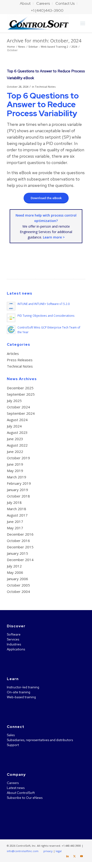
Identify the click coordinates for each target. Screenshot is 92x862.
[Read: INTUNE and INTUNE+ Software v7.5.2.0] (11, 306)
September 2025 (21, 394)
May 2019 (15, 470)
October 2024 (18, 407)
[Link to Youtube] (81, 856)
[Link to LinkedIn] (67, 856)
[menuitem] (25, 3)
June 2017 (15, 521)
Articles (13, 353)
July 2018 (14, 502)
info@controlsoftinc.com (22, 851)
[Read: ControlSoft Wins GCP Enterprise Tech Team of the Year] (11, 329)
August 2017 (17, 515)
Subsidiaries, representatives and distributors (40, 740)
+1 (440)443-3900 (47, 10)
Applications (16, 649)
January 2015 (17, 553)
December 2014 (20, 559)
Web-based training (21, 697)
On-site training (18, 692)
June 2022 (15, 451)
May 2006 (15, 572)
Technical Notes (45, 86)
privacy (48, 851)
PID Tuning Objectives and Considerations (46, 315)
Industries (14, 644)
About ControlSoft (21, 793)
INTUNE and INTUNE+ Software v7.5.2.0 (43, 304)
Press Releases (20, 359)
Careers (13, 783)
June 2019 (15, 464)
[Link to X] (74, 856)
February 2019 (19, 483)
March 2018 (16, 508)
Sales (11, 735)
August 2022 (17, 445)
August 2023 (17, 432)
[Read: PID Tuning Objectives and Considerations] (11, 318)
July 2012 (14, 566)
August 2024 (17, 419)
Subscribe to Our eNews (24, 798)
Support (13, 745)
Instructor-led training (23, 687)
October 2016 (18, 540)
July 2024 (14, 426)
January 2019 (17, 489)
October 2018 (18, 496)
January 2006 (17, 578)
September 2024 (21, 413)
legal (59, 851)
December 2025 (20, 388)
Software (14, 634)
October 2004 (18, 591)
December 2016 (20, 534)
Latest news (16, 788)
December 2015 (20, 547)
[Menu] (82, 23)
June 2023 (15, 438)
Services (13, 639)
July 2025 (14, 400)
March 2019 (16, 477)
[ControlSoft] (38, 23)
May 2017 (15, 527)
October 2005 (18, 585)
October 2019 (18, 458)
